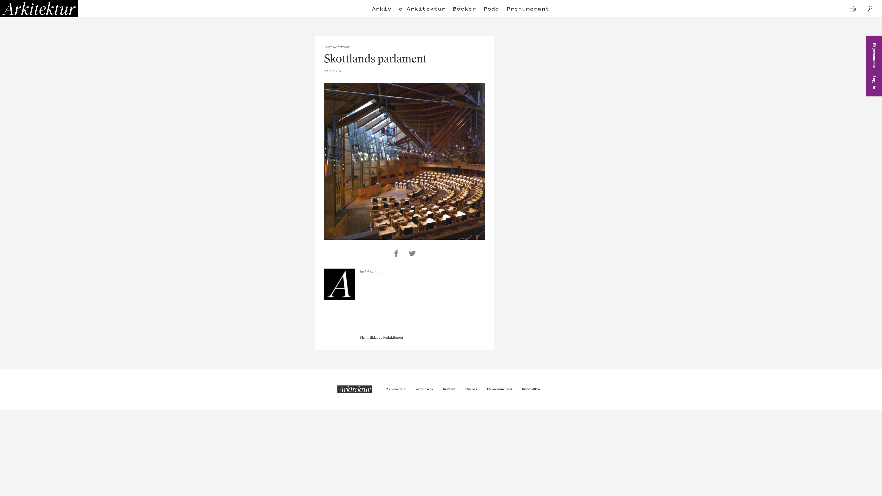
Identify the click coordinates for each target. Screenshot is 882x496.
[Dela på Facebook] (396, 254)
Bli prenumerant (874, 55)
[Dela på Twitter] (412, 254)
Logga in (874, 82)
